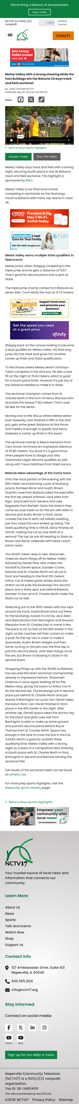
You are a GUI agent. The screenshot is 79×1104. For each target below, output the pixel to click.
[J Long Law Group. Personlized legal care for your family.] (39, 240)
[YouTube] (8, 1037)
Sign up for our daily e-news (31, 1055)
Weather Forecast (62, 22)
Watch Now (14, 932)
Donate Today (18, 156)
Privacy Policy (43, 1099)
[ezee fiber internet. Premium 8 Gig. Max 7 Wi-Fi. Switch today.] (39, 218)
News (9, 913)
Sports (10, 919)
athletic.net (18, 774)
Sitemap (66, 1099)
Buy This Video (47, 156)
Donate (63, 35)
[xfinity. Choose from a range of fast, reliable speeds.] (39, 330)
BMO (29, 180)
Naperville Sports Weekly (23, 788)
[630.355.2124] (19, 981)
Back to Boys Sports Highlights (28, 148)
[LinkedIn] (32, 1027)
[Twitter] (20, 1027)
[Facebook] (8, 1027)
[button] (10, 35)
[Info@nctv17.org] (21, 989)
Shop (9, 938)
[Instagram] (44, 1027)
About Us (12, 907)
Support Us (14, 944)
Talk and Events (18, 926)
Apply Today (39, 12)
